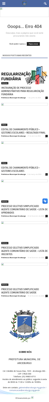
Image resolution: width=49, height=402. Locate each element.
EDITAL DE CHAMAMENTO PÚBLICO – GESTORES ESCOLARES (20, 169)
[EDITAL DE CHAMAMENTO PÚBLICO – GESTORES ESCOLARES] (24, 152)
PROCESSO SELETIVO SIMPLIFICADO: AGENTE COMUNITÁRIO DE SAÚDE (20, 290)
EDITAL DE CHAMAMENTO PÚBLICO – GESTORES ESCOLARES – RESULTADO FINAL (23, 131)
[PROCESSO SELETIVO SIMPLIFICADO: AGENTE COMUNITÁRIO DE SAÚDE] (24, 274)
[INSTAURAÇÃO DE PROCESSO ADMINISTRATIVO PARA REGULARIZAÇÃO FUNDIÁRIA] (24, 73)
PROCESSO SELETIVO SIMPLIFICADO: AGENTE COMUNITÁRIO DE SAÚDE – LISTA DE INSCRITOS (24, 251)
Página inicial (33, 44)
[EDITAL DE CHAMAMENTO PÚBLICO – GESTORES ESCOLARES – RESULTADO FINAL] (24, 114)
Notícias (5, 83)
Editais (4, 125)
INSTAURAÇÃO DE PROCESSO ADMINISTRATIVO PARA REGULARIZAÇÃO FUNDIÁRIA (22, 91)
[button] (45, 3)
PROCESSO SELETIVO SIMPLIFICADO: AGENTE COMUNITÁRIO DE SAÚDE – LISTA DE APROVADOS (24, 209)
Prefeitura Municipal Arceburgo (13, 98)
